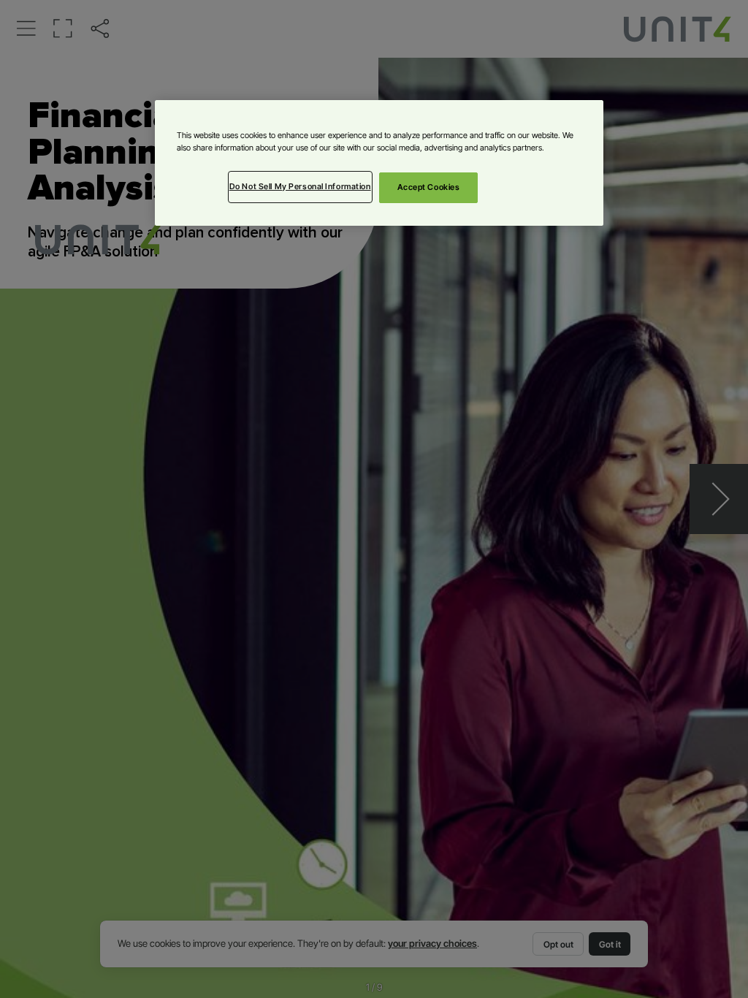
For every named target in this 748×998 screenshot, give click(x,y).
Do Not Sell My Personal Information (300, 186)
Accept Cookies (428, 187)
